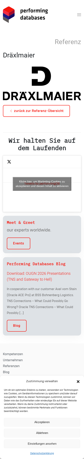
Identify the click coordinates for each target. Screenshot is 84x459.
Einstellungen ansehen (42, 443)
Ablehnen (42, 433)
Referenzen (11, 366)
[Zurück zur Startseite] (25, 14)
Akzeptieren (42, 422)
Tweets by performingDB (42, 184)
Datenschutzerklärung (42, 453)
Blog (16, 325)
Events (18, 243)
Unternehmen (13, 360)
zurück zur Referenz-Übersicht (39, 110)
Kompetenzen (13, 354)
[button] (78, 381)
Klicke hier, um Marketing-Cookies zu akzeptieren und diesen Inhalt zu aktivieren (42, 184)
